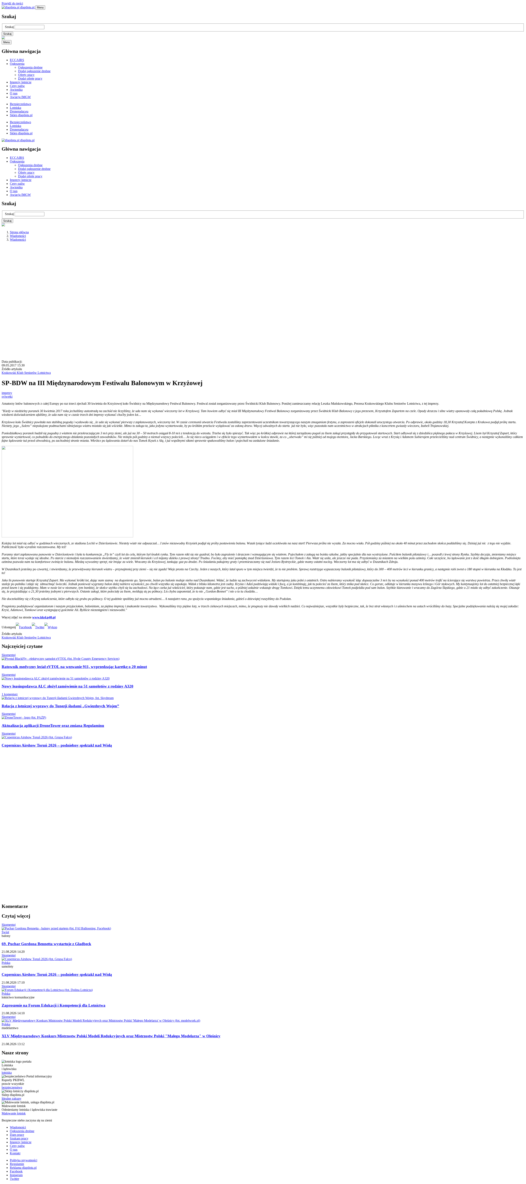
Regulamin (17, 1164)
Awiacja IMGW (20, 97)
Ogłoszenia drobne (30, 67)
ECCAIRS (17, 60)
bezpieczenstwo (12, 1087)
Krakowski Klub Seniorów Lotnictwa (26, 372)
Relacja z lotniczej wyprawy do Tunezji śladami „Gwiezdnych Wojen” (60, 706)
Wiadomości (18, 236)
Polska (6, 962)
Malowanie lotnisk (14, 1113)
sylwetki (7, 396)
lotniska (7, 1072)
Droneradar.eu (19, 111)
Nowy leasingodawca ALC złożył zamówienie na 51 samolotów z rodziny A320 (67, 686)
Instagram (16, 1175)
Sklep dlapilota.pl (21, 115)
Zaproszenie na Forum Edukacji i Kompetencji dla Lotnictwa (53, 1005)
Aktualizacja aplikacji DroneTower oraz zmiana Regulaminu (53, 725)
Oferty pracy (26, 75)
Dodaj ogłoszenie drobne (34, 71)
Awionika (16, 89)
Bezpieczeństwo (20, 104)
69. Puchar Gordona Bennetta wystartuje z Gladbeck (46, 944)
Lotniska (15, 107)
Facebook (16, 1171)
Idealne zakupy (11, 1098)
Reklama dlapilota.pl (23, 1167)
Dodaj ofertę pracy (30, 78)
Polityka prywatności (23, 1160)
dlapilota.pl (27, 7)
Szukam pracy (19, 1138)
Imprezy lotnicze (20, 82)
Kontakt (15, 1153)
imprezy (7, 393)
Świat (5, 932)
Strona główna (19, 232)
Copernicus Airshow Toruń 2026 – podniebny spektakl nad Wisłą (57, 745)
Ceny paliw (17, 86)
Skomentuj (9, 655)
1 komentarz (10, 694)
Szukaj (9, 27)
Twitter (14, 1179)
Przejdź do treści (12, 3)
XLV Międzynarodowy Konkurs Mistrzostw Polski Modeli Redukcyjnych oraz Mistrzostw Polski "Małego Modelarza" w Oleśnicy (111, 1036)
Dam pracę (17, 1134)
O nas (13, 93)
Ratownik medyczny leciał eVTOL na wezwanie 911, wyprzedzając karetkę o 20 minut (74, 667)
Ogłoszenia (17, 63)
